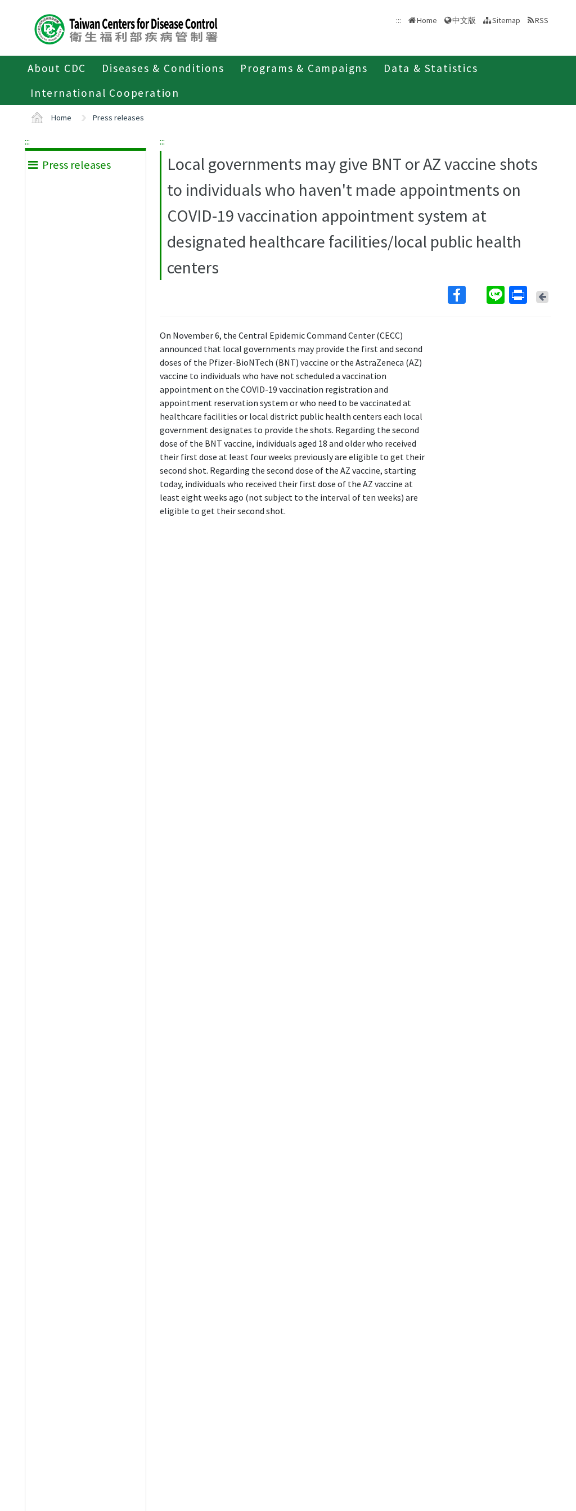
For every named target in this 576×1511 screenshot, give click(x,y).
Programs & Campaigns (304, 68)
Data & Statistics (431, 68)
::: (27, 141)
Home (427, 20)
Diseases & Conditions (163, 68)
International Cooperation (104, 93)
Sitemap (506, 20)
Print (519, 295)
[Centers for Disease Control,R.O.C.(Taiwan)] (126, 28)
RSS (541, 20)
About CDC (57, 68)
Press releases (118, 118)
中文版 (464, 19)
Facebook (466, 295)
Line (496, 295)
